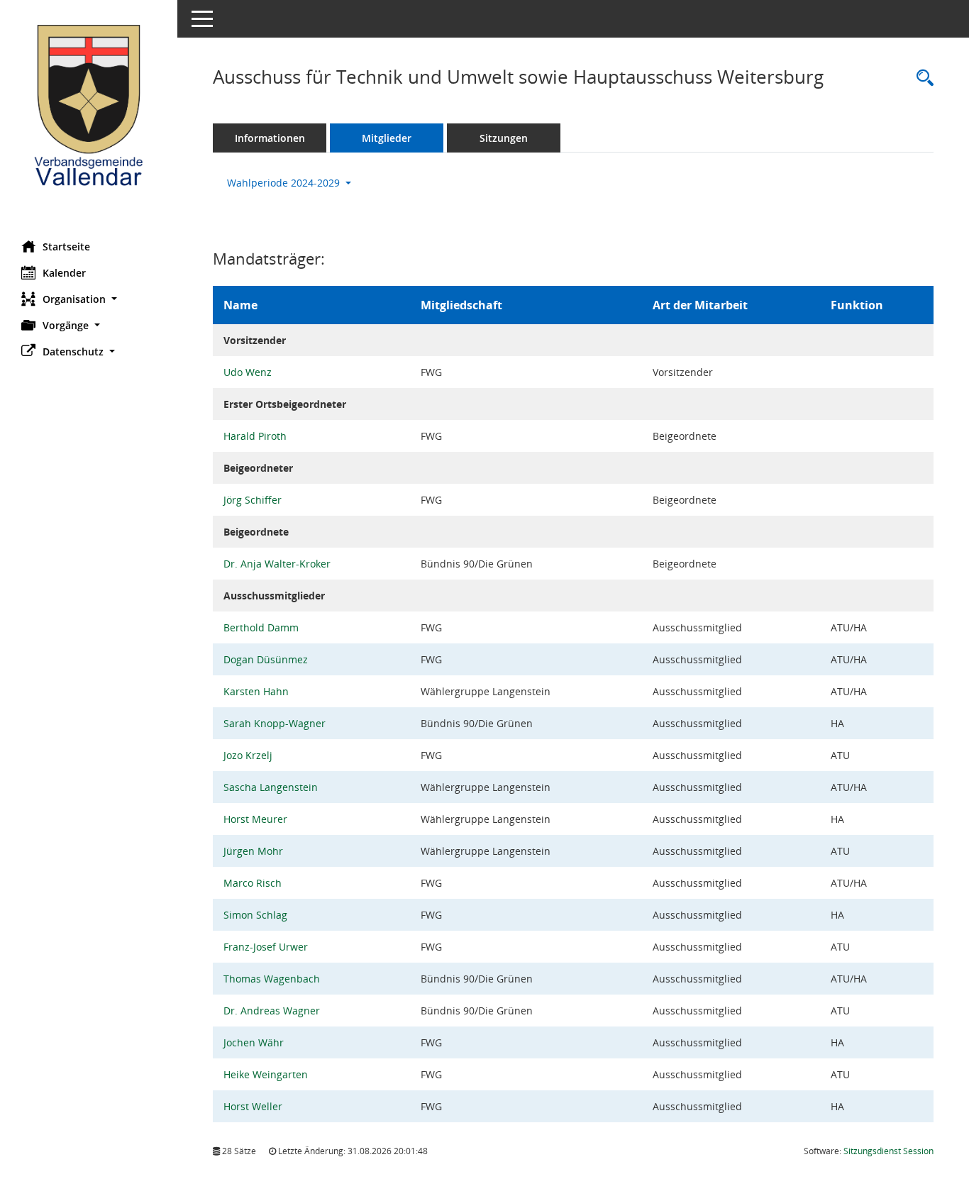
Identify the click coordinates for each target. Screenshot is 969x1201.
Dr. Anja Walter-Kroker (277, 563)
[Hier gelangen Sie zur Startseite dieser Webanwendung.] (88, 115)
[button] (88, 299)
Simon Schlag (255, 914)
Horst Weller (252, 1106)
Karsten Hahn (256, 691)
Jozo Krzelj (247, 755)
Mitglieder (386, 138)
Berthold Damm (261, 627)
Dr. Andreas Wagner (271, 1010)
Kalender (64, 273)
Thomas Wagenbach (271, 978)
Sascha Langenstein (270, 787)
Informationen (270, 138)
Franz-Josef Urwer (265, 946)
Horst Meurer (255, 819)
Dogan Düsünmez (265, 659)
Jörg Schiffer (252, 500)
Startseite (66, 246)
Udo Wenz (247, 372)
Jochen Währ (253, 1042)
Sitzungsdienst (888, 1151)
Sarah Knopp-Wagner (274, 723)
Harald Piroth (255, 436)
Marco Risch (252, 883)
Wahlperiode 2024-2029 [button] (285, 182)
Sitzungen (504, 138)
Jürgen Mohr (253, 851)
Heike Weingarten (265, 1074)
